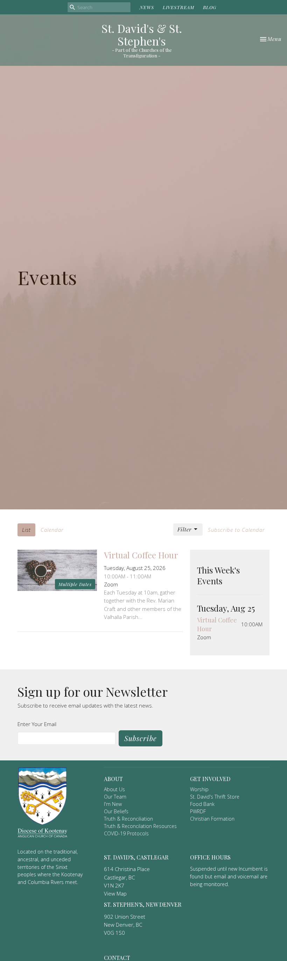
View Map (115, 893)
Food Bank (202, 804)
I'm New (113, 804)
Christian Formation (212, 818)
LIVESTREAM (178, 7)
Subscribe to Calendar (236, 529)
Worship (199, 789)
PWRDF (198, 811)
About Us (114, 789)
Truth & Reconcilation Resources (140, 826)
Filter (184, 529)
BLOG (209, 7)
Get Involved (210, 778)
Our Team (115, 796)
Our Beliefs (116, 811)
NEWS (147, 7)
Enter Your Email (37, 723)
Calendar (52, 529)
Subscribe (140, 738)
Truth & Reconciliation (128, 818)
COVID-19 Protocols (126, 833)
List (26, 529)
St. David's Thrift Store (214, 796)
